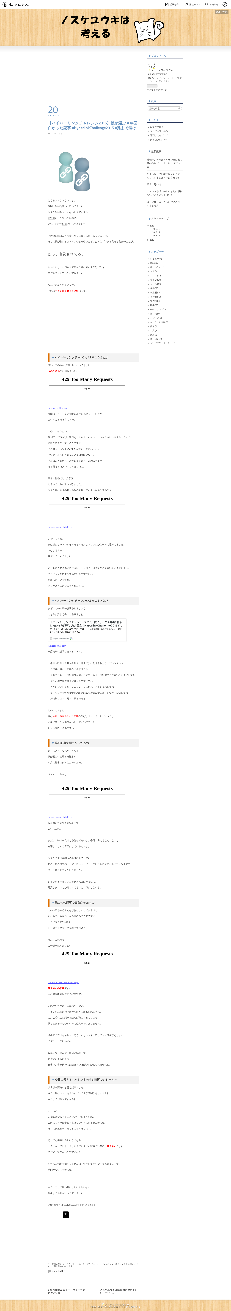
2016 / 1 (156, 236)
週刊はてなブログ (159, 135)
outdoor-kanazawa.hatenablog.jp (63, 983)
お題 (61, 134)
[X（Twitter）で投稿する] (66, 1214)
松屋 (64, 224)
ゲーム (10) (155, 284)
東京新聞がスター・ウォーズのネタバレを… (66, 1290)
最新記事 (156, 151)
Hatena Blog (111, 1307)
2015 (152, 240)
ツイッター (56, 693)
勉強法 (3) (155, 301)
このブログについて (157, 90)
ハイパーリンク (65, 357)
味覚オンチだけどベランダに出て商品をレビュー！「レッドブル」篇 (164, 163)
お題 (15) (154, 271)
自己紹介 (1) (156, 339)
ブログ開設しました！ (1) (162, 343)
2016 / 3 (156, 229)
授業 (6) (153, 326)
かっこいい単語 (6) (159, 322)
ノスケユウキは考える (115, 14)
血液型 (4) (155, 293)
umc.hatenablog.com (57, 408)
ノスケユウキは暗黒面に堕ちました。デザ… (119, 1290)
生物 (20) (154, 288)
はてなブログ (102, 242)
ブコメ (65, 414)
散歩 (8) (153, 335)
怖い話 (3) (155, 314)
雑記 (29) (154, 263)
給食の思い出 (154, 184)
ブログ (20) (155, 276)
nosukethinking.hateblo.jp (60, 527)
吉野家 (51, 218)
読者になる (221, 12)
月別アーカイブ (160, 219)
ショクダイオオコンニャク (62, 882)
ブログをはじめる (159, 131)
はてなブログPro (158, 140)
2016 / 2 (156, 232)
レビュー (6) (156, 259)
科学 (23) (154, 305)
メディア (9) (156, 318)
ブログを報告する (130, 1307)
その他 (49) (155, 297)
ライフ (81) (155, 280)
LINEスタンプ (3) (158, 309)
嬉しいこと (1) (157, 267)
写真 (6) (153, 331)
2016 (152, 226)
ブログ (53, 134)
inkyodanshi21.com (57, 646)
